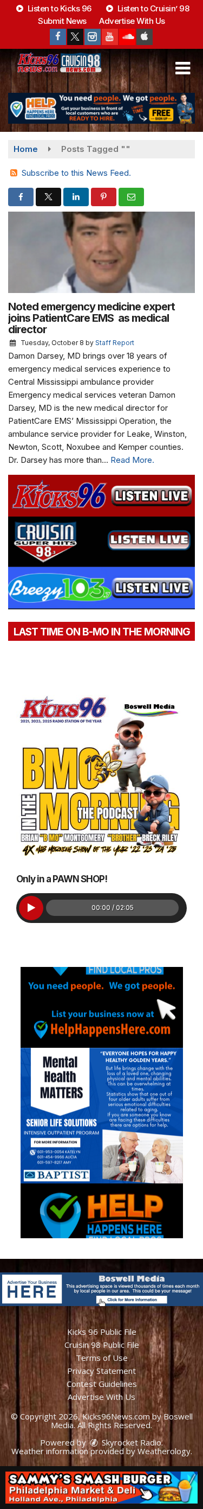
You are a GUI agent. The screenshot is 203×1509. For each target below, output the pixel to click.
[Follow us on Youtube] (110, 37)
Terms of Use (102, 1357)
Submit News (62, 21)
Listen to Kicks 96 (58, 8)
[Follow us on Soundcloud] (127, 37)
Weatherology (164, 1451)
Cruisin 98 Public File (101, 1344)
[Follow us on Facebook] (58, 37)
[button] (183, 68)
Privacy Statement (101, 1370)
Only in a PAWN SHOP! (61, 879)
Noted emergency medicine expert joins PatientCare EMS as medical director (91, 318)
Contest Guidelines (102, 1383)
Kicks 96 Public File (101, 1331)
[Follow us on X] (75, 37)
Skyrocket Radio (130, 1442)
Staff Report (114, 343)
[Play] (31, 908)
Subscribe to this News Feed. (76, 173)
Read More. (132, 460)
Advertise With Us (132, 21)
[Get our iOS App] (144, 37)
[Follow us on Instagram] (92, 37)
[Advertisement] (101, 108)
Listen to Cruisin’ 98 (152, 8)
